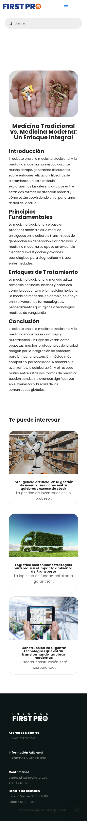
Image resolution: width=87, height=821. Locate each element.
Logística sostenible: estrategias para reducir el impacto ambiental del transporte (43, 568)
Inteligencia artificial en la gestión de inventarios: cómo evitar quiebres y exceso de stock (43, 485)
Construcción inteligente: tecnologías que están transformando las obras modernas (43, 653)
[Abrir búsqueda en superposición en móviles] (43, 23)
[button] (77, 810)
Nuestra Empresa (24, 738)
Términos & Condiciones (29, 758)
